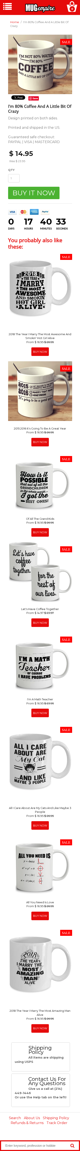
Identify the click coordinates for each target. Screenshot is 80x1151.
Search (15, 1118)
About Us (32, 1118)
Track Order (57, 1123)
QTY (11, 170)
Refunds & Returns (27, 1123)
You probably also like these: (35, 243)
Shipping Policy (56, 1118)
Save (35, 98)
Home (14, 22)
